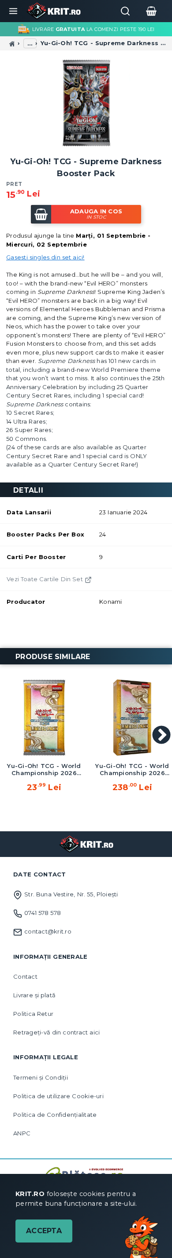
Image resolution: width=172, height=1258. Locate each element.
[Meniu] (13, 11)
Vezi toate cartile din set (45, 579)
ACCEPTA (44, 1231)
